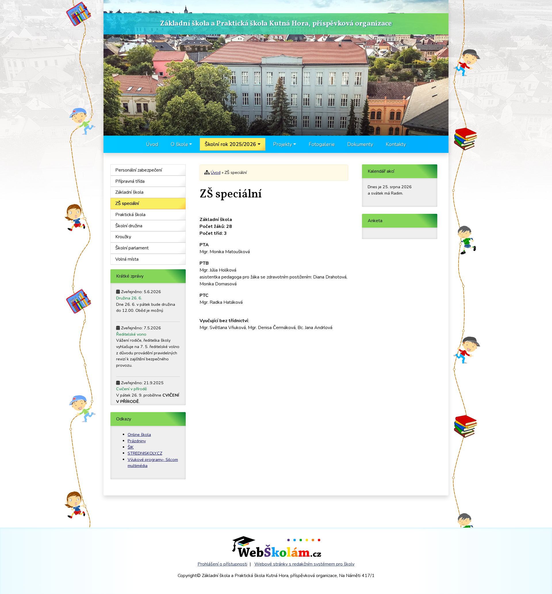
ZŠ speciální (127, 203)
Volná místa (127, 259)
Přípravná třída (130, 181)
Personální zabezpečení (138, 170)
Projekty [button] (282, 144)
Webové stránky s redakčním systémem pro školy (304, 564)
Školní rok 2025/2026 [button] (230, 144)
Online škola (139, 434)
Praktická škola (130, 215)
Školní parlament (132, 248)
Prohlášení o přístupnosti (222, 564)
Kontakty (396, 144)
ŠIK (131, 447)
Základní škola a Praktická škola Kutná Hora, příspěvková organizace (276, 24)
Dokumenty (360, 144)
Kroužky (123, 237)
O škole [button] (179, 144)
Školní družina (128, 226)
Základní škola (129, 192)
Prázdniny (137, 441)
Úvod (152, 144)
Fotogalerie (322, 144)
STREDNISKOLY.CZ (145, 453)
